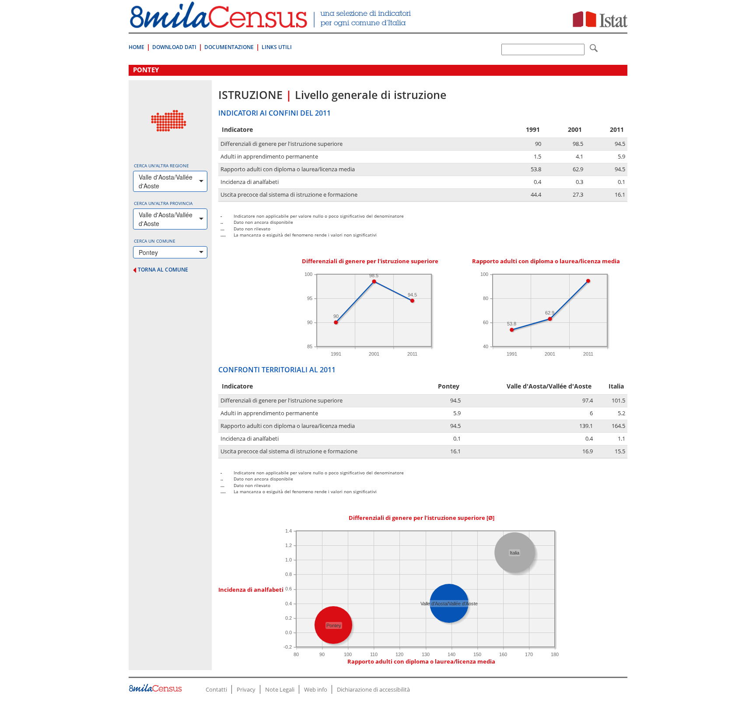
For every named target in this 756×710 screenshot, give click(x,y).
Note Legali (279, 689)
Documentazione (229, 47)
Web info (315, 689)
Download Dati (174, 47)
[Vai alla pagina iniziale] (271, 23)
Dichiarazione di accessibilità (373, 689)
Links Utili (277, 47)
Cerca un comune (154, 241)
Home (136, 47)
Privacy (246, 689)
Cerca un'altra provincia (163, 203)
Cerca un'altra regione (161, 165)
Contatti (216, 689)
